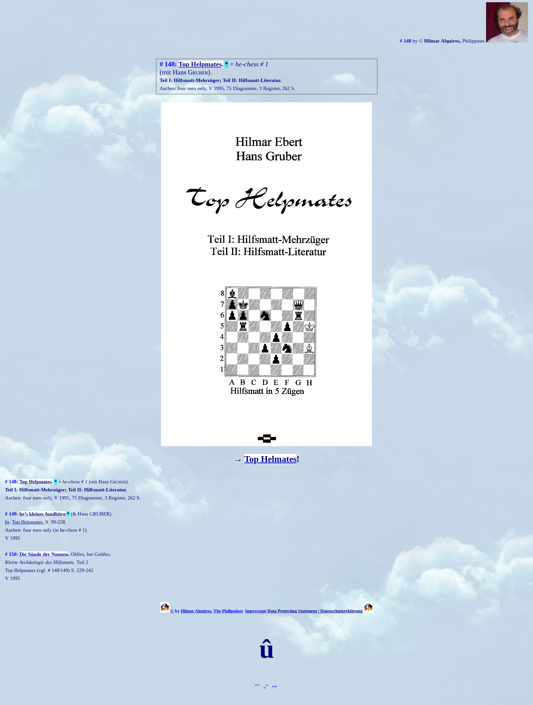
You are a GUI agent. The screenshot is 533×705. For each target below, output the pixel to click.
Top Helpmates (200, 64)
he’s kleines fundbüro (42, 514)
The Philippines (228, 611)
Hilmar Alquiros (196, 611)
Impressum (255, 611)
